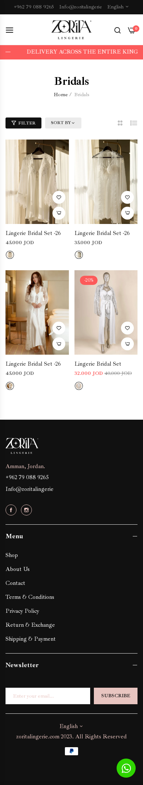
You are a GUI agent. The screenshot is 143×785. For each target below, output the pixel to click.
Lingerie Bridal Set (97, 364)
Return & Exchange (30, 625)
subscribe (115, 696)
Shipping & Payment (31, 639)
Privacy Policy (22, 611)
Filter (27, 123)
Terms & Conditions (30, 597)
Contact (15, 583)
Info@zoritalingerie (30, 489)
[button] (58, 197)
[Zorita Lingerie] (71, 30)
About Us (18, 569)
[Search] (117, 30)
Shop (12, 555)
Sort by (61, 123)
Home (61, 94)
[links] (12, 510)
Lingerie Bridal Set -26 (33, 233)
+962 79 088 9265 (27, 477)
